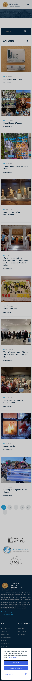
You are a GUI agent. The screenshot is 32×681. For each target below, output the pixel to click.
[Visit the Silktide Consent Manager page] (26, 674)
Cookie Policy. (12, 658)
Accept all (16, 663)
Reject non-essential (16, 668)
